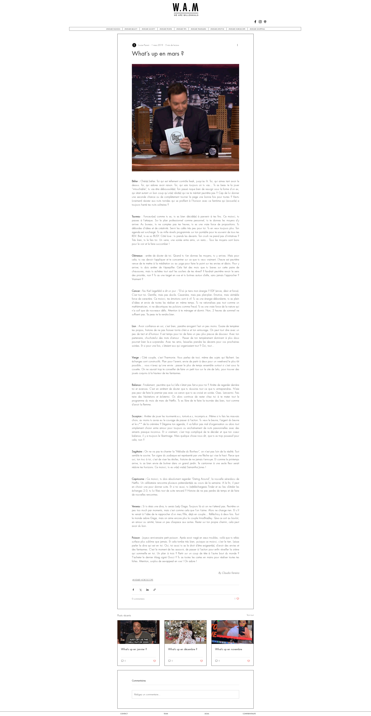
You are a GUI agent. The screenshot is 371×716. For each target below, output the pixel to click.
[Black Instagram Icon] (260, 22)
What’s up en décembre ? (182, 649)
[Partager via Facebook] (133, 589)
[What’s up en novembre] (232, 632)
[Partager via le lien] (154, 589)
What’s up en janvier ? (134, 649)
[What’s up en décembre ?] (186, 632)
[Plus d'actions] (237, 45)
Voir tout (250, 615)
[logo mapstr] (265, 22)
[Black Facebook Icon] (255, 22)
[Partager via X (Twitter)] (140, 589)
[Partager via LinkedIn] (147, 589)
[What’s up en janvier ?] (138, 632)
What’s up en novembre (228, 649)
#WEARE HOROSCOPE (142, 579)
